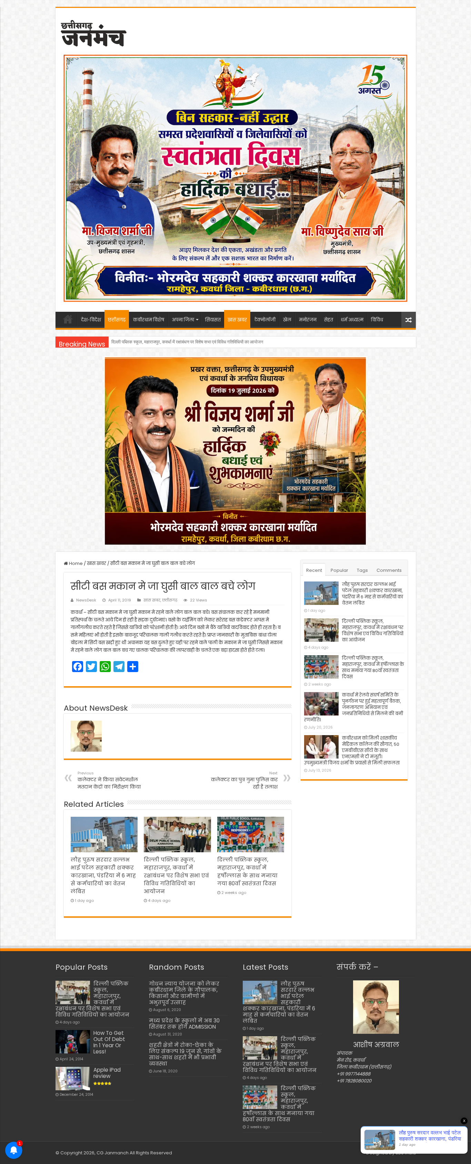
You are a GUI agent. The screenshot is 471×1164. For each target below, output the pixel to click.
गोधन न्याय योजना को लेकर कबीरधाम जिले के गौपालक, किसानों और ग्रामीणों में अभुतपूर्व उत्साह (184, 993)
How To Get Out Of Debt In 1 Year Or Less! (109, 1042)
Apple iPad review (107, 1073)
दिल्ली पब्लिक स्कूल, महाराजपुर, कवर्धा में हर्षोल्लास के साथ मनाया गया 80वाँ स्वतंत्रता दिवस (182, 341)
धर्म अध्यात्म (352, 320)
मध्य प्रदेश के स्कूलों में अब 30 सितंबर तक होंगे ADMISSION (184, 1023)
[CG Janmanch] (94, 32)
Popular (339, 570)
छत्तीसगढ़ (117, 320)
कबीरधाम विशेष (148, 320)
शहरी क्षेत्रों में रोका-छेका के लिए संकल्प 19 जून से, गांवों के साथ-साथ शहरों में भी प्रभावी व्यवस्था (185, 1054)
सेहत (328, 320)
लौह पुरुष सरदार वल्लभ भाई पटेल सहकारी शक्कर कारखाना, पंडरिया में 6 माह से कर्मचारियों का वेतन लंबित (103, 875)
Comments (389, 570)
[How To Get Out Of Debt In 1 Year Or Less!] (73, 1041)
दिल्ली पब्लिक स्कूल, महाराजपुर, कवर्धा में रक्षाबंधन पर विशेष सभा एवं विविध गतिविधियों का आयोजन (176, 875)
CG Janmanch (112, 1153)
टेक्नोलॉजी (264, 320)
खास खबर (237, 320)
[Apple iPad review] (73, 1078)
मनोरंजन (308, 320)
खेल (287, 320)
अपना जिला (183, 320)
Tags (362, 570)
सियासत (213, 320)
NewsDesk (86, 600)
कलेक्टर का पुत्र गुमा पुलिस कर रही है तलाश (244, 780)
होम (68, 319)
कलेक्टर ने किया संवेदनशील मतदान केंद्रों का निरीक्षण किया (109, 780)
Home (75, 563)
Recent (314, 570)
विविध (377, 320)
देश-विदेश (91, 320)
